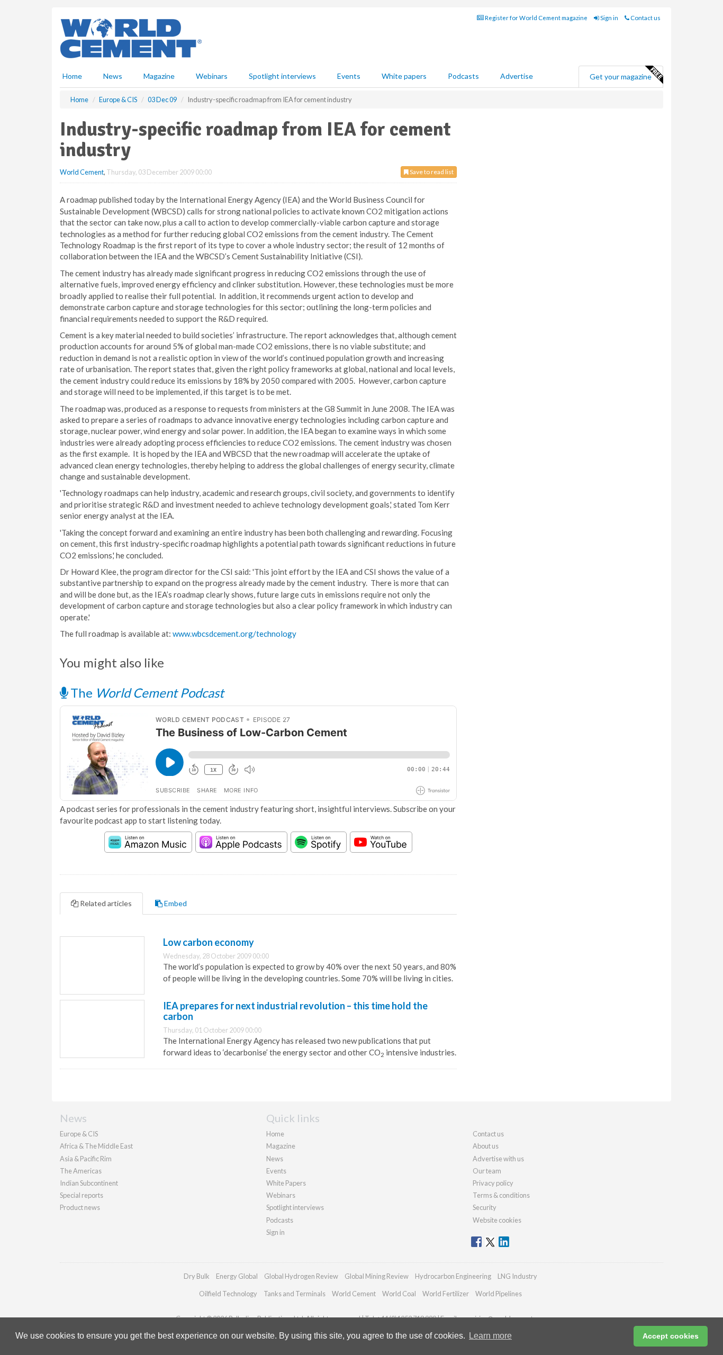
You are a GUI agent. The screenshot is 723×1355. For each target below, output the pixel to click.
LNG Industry (517, 1276)
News (274, 1158)
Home (72, 75)
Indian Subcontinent (89, 1183)
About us (486, 1146)
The (146, 692)
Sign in (608, 17)
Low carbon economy (208, 942)
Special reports (81, 1195)
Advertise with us (498, 1158)
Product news (80, 1207)
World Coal (399, 1293)
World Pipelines (498, 1293)
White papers (404, 75)
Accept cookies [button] (671, 1336)
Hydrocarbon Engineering (453, 1276)
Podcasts (463, 75)
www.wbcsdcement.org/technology (234, 633)
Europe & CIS (79, 1134)
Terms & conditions (501, 1195)
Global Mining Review (377, 1276)
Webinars (212, 75)
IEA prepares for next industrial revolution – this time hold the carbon (295, 1011)
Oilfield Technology (228, 1293)
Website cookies (497, 1220)
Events (348, 75)
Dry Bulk (197, 1276)
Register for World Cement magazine (536, 17)
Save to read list (431, 172)
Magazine (159, 75)
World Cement (82, 172)
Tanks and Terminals (295, 1293)
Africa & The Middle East (96, 1146)
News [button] (112, 75)
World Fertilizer (445, 1293)
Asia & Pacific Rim (86, 1158)
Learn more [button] (490, 1335)
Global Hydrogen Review (301, 1276)
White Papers (286, 1183)
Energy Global (237, 1276)
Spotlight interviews (282, 75)
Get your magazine (621, 76)
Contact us (645, 17)
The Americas (81, 1171)
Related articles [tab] (105, 903)
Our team (487, 1171)
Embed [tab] (174, 903)
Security (484, 1207)
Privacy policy (493, 1183)
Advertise (516, 75)
